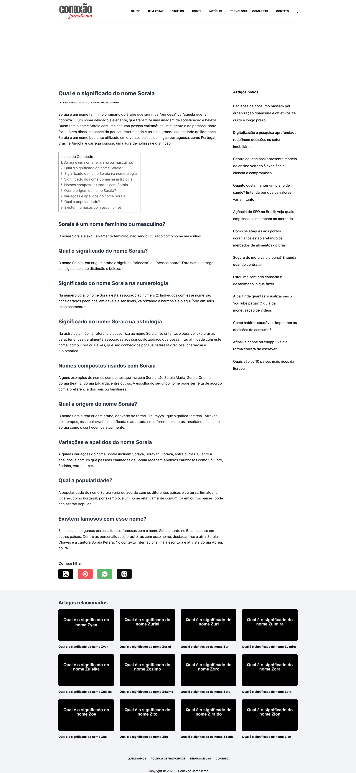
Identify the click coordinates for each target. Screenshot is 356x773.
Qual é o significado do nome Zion (266, 737)
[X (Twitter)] (65, 574)
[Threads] (124, 574)
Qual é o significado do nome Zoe (82, 737)
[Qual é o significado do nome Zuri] (208, 625)
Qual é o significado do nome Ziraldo (207, 737)
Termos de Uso (200, 758)
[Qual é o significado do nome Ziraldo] (208, 715)
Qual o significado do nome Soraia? (93, 168)
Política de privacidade (168, 758)
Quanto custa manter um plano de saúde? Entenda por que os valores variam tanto (262, 192)
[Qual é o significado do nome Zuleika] (86, 670)
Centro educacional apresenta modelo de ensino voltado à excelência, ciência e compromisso (265, 166)
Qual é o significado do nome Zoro (205, 691)
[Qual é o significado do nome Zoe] (86, 715)
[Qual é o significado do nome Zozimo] (147, 670)
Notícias (215, 11)
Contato (282, 11)
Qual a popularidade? (82, 202)
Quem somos (137, 758)
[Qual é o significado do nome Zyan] (86, 625)
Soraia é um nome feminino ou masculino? (99, 162)
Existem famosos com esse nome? (93, 207)
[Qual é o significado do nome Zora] (270, 670)
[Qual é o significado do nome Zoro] (208, 670)
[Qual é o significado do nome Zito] (147, 715)
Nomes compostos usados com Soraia (96, 185)
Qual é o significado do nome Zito (144, 737)
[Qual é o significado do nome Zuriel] (147, 625)
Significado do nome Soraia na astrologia (98, 179)
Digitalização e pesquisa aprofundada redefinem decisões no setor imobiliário (264, 139)
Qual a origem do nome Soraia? (90, 190)
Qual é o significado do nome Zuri (205, 646)
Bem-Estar (156, 11)
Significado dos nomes (105, 102)
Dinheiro (178, 11)
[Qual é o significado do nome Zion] (270, 715)
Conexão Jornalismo (193, 771)
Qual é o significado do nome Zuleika (85, 691)
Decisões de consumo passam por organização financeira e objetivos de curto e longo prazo (264, 113)
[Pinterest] (85, 574)
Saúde (135, 11)
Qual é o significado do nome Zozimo (146, 691)
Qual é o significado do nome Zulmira (269, 646)
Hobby (196, 11)
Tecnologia (239, 11)
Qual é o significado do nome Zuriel (145, 646)
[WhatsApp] (104, 574)
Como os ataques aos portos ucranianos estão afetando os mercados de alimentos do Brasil (260, 238)
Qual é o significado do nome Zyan (83, 646)
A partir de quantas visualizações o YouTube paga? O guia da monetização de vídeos (262, 303)
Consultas (260, 11)
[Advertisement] (178, 50)
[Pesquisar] (296, 11)
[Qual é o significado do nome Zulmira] (270, 625)
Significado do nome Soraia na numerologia (100, 173)
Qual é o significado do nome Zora (266, 691)
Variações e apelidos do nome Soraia (94, 196)
